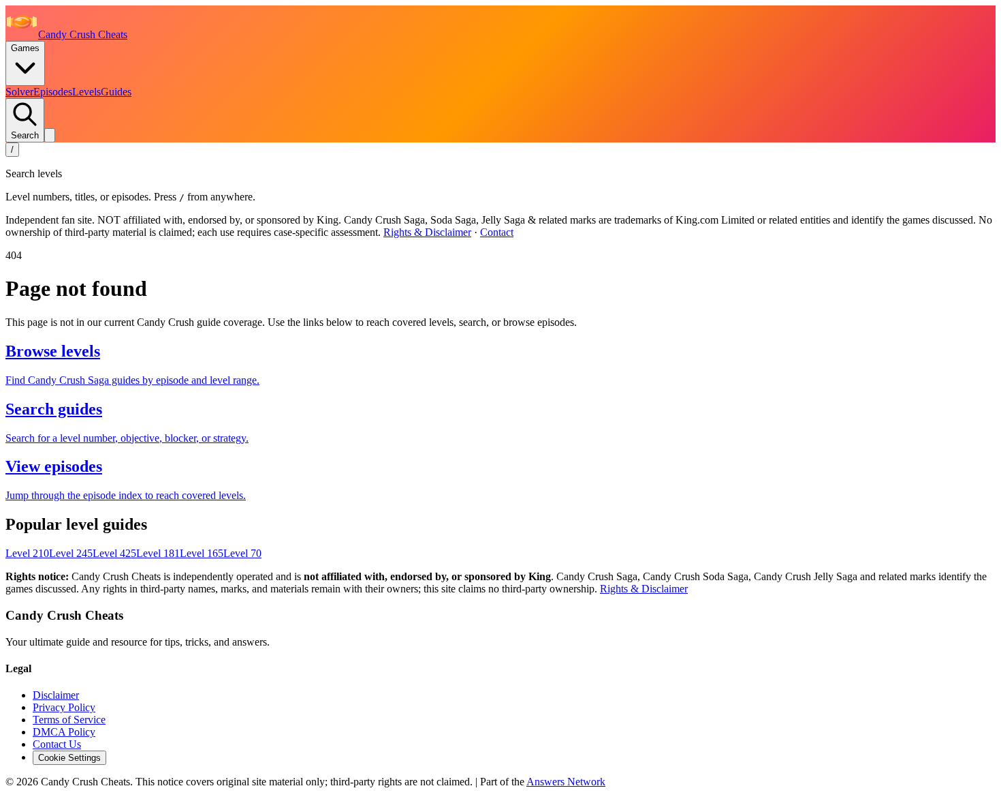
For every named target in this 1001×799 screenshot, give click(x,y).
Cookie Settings (69, 758)
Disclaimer (56, 695)
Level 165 (201, 553)
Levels (86, 91)
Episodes (52, 91)
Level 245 (71, 553)
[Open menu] (49, 135)
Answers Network (565, 781)
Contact (496, 232)
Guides (116, 91)
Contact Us (57, 744)
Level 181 (158, 553)
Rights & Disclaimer (427, 232)
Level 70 (242, 553)
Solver (19, 91)
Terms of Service (69, 719)
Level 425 (114, 553)
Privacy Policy (64, 707)
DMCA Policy (64, 732)
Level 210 (27, 553)
